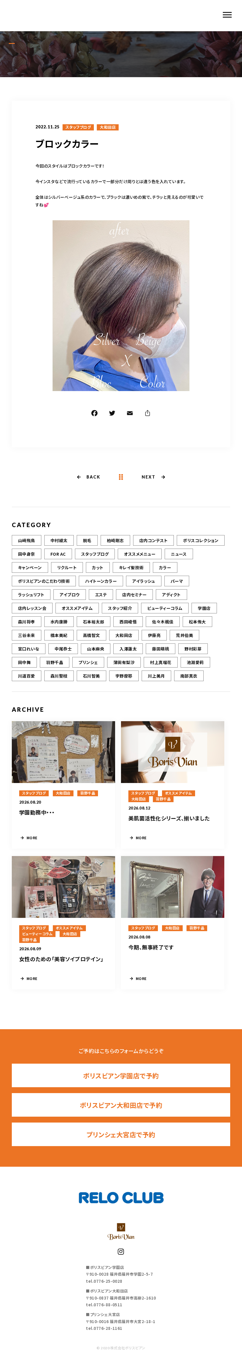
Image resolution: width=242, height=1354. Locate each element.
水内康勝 (59, 622)
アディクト (171, 594)
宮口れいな (28, 649)
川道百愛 (26, 676)
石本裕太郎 (93, 622)
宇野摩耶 (124, 676)
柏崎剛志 (115, 540)
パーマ (177, 581)
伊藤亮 (154, 635)
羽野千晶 (54, 662)
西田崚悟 (128, 622)
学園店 (204, 608)
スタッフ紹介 (120, 608)
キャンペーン (30, 567)
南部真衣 (188, 676)
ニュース (179, 554)
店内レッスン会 (32, 608)
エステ (101, 594)
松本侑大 (197, 622)
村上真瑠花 (160, 662)
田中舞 (24, 662)
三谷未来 (26, 635)
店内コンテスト (153, 540)
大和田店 (108, 127)
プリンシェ (88, 662)
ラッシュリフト (31, 594)
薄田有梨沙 (124, 662)
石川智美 (91, 676)
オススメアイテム (77, 608)
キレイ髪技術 (131, 567)
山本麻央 (95, 649)
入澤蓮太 (128, 649)
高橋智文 (91, 635)
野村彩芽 (193, 649)
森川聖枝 (59, 676)
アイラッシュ (143, 581)
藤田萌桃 (160, 649)
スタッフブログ (78, 127)
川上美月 (156, 676)
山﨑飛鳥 (26, 540)
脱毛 (87, 540)
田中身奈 (26, 554)
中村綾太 (59, 540)
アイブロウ (69, 594)
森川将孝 (26, 622)
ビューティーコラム (164, 608)
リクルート (67, 567)
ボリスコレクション (200, 540)
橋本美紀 (59, 635)
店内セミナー (134, 594)
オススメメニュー (140, 554)
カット (97, 567)
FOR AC (58, 554)
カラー (165, 567)
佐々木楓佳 (162, 622)
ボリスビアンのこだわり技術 (44, 581)
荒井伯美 (184, 635)
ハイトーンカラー (101, 581)
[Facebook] (94, 414)
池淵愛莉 (195, 662)
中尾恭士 (63, 649)
